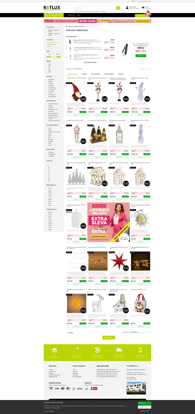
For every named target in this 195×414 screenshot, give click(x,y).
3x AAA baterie (52, 96)
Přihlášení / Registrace (134, 8)
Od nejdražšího (95, 74)
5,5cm (50, 192)
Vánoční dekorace (52, 42)
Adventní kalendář (53, 104)
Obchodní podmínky (54, 375)
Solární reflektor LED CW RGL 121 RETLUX (107, 369)
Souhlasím (142, 403)
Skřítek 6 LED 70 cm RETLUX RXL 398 (83, 40)
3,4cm (50, 188)
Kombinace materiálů (54, 132)
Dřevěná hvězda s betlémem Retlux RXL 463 (140, 205)
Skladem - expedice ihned (53, 30)
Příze (49, 143)
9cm (49, 218)
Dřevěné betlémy (53, 115)
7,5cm (50, 195)
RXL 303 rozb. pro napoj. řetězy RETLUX (107, 375)
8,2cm (50, 199)
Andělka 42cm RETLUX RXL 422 (75, 120)
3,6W (49, 72)
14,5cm (50, 224)
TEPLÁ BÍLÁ (51, 156)
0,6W (49, 64)
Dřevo (50, 130)
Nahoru (71, 332)
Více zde (141, 56)
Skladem (120, 74)
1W (49, 68)
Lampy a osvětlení (95, 11)
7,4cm (50, 194)
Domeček (51, 111)
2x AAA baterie (52, 89)
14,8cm (50, 225)
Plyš (49, 137)
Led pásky (87, 11)
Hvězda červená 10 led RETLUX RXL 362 (119, 248)
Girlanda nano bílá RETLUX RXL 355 (97, 247)
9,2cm (50, 205)
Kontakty (73, 1)
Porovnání (75, 375)
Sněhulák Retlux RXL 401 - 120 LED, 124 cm (140, 121)
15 (48, 179)
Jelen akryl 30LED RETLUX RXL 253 (96, 289)
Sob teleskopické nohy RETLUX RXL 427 (84, 48)
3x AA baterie (51, 94)
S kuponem (107, 41)
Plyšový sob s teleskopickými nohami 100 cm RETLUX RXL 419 (118, 78)
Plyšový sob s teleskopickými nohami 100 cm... (86, 55)
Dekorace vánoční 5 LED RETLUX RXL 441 (76, 163)
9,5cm (50, 214)
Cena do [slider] (59, 57)
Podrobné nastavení (145, 407)
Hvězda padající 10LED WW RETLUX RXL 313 (140, 248)
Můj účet (132, 7)
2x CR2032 (51, 91)
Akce (45, 1)
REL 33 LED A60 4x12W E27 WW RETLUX (106, 376)
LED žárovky (103, 11)
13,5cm (50, 222)
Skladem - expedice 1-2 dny (54, 34)
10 (48, 175)
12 (48, 177)
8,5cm (50, 201)
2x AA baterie (51, 87)
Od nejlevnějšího (109, 74)
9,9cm (50, 216)
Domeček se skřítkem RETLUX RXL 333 (97, 163)
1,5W (49, 66)
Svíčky (49, 46)
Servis (56, 1)
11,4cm (50, 220)
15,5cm (50, 229)
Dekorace (51, 107)
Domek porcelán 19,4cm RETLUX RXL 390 (140, 163)
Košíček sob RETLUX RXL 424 (138, 289)
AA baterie (51, 79)
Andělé (50, 105)
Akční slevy (140, 15)
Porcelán (50, 139)
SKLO (49, 145)
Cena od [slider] (49, 57)
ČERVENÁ (50, 152)
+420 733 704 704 (138, 1)
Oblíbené (75, 373)
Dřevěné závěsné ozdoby (53, 117)
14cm (49, 227)
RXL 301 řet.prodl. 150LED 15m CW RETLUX (107, 373)
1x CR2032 (51, 85)
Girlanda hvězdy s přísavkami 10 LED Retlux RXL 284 (76, 248)
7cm (49, 197)
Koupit (82, 112)
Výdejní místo (71, 15)
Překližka (50, 141)
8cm (49, 203)
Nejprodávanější (73, 74)
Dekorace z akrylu (53, 109)
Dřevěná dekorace (53, 113)
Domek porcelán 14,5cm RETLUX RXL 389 (119, 163)
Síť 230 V (50, 83)
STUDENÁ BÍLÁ (51, 154)
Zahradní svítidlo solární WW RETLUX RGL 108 (108, 371)
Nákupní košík (148, 8)
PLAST (49, 135)
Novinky (84, 74)
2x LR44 (50, 93)
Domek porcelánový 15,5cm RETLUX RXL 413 (76, 205)
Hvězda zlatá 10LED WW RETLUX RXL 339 (76, 290)
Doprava (51, 1)
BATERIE (50, 81)
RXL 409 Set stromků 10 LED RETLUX (97, 120)
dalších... (108, 337)
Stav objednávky (64, 1)
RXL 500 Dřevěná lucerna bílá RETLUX (117, 121)
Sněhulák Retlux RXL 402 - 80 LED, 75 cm (140, 78)
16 (48, 181)
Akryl (49, 128)
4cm (49, 190)
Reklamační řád (53, 376)
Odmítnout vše (144, 411)
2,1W (49, 70)
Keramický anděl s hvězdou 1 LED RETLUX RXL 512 (118, 290)
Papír (49, 134)
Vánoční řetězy (51, 44)
